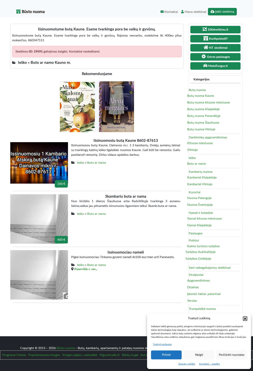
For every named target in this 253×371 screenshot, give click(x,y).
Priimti (166, 354)
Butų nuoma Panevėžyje (203, 115)
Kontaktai (171, 11)
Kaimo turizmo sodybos (203, 246)
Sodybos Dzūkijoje (198, 258)
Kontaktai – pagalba (209, 364)
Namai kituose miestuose (204, 218)
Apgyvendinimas (198, 280)
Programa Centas (14, 355)
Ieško (80, 162)
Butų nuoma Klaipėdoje (203, 109)
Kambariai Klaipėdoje (202, 177)
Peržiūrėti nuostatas (232, 354)
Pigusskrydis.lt (110, 355)
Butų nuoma (197, 90)
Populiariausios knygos (44, 355)
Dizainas (193, 287)
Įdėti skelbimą (224, 11)
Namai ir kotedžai (201, 212)
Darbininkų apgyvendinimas (208, 137)
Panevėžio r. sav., (85, 269)
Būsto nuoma (33, 12)
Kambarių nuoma (200, 171)
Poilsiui (194, 240)
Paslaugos (196, 233)
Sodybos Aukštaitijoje (200, 252)
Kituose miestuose (200, 143)
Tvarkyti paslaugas (162, 344)
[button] (245, 318)
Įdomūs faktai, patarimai (204, 294)
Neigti (199, 354)
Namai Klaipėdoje (199, 225)
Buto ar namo (96, 162)
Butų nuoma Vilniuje (201, 129)
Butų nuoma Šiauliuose (203, 122)
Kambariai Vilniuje (199, 184)
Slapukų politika (186, 364)
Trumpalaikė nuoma (202, 308)
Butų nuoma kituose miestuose (208, 102)
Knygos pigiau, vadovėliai (79, 355)
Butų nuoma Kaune (200, 95)
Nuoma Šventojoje (200, 204)
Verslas (192, 300)
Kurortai (194, 192)
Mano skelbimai (195, 11)
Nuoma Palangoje (199, 198)
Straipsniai (196, 274)
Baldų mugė (130, 355)
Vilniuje (192, 149)
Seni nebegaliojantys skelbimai (210, 267)
